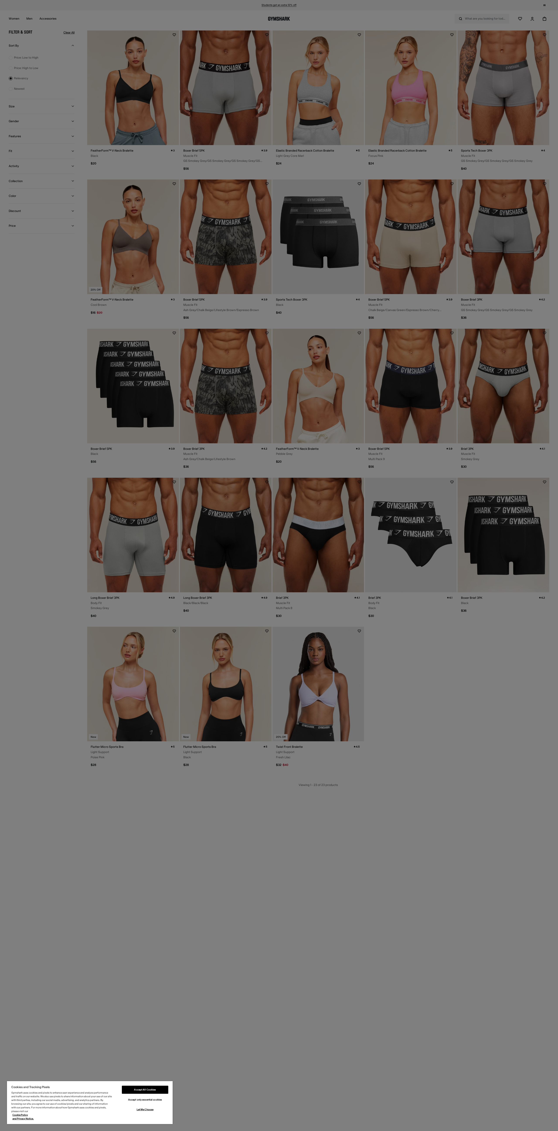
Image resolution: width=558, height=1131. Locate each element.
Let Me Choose (145, 1109)
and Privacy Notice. (23, 1118)
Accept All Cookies (145, 1089)
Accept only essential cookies (145, 1099)
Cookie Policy (20, 1115)
